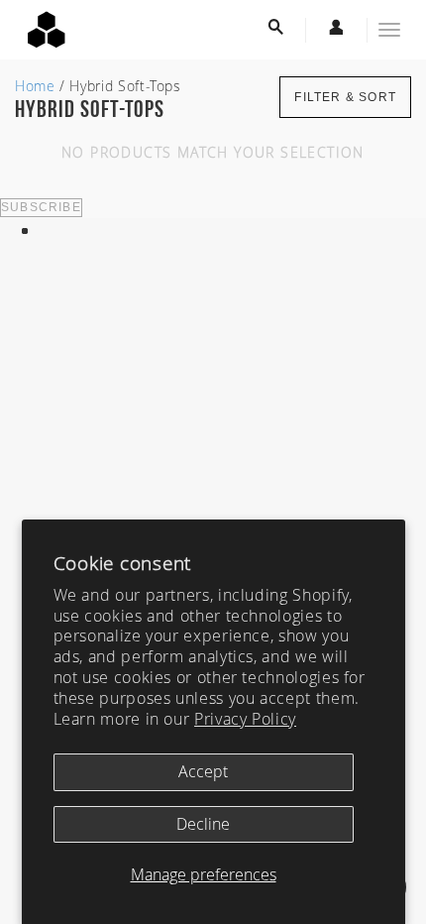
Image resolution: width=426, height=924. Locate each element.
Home (35, 85)
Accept (203, 771)
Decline (203, 824)
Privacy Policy (245, 719)
